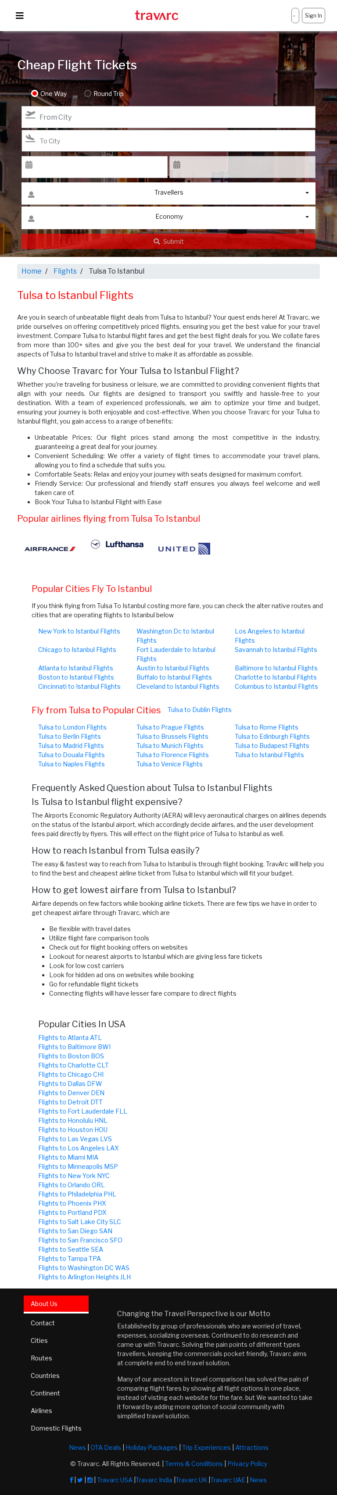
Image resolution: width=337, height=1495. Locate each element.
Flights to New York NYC (74, 1175)
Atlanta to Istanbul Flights (75, 668)
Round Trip (108, 93)
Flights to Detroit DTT (70, 1102)
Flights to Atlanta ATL (70, 1037)
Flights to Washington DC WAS (83, 1267)
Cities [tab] (39, 1340)
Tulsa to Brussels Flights (172, 736)
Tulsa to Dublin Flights (200, 709)
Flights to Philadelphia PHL (77, 1194)
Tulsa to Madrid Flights (71, 745)
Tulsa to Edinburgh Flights (272, 736)
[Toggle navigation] (20, 16)
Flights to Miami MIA (68, 1157)
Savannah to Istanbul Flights (276, 649)
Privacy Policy (247, 1463)
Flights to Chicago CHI (71, 1074)
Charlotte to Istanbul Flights (276, 677)
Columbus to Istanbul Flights (276, 686)
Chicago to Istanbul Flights (77, 649)
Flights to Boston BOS (71, 1056)
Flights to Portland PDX (72, 1212)
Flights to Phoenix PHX (72, 1203)
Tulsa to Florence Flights (172, 754)
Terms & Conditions (194, 1463)
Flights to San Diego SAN (75, 1231)
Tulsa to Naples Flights (71, 764)
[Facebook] (71, 1480)
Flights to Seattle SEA (70, 1249)
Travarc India (154, 1480)
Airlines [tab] (41, 1410)
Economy (169, 216)
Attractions (252, 1447)
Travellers (168, 192)
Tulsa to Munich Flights (170, 745)
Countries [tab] (45, 1375)
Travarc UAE (227, 1480)
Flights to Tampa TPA (69, 1258)
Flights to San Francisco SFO (80, 1240)
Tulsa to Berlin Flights (69, 736)
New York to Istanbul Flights (79, 631)
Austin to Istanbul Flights (172, 668)
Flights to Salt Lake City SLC (79, 1221)
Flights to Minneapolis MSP (78, 1166)
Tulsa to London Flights (72, 727)
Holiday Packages (151, 1447)
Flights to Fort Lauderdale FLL (82, 1111)
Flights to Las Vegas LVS (75, 1139)
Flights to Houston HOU (73, 1129)
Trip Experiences (206, 1447)
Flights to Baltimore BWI (74, 1046)
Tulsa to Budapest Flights (272, 745)
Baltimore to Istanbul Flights (276, 668)
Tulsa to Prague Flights (170, 727)
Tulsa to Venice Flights (169, 764)
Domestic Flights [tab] (56, 1428)
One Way (53, 93)
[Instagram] (90, 1480)
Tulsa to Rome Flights (266, 727)
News (77, 1447)
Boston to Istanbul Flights (76, 677)
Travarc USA (115, 1480)
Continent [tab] (45, 1393)
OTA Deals (105, 1447)
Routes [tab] (41, 1358)
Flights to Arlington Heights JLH (84, 1277)
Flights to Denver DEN (71, 1092)
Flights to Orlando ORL (71, 1185)
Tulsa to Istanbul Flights (269, 754)
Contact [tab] (43, 1323)
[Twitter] (80, 1480)
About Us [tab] (44, 1303)
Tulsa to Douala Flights (71, 754)
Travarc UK (191, 1480)
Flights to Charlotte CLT (73, 1065)
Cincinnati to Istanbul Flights (79, 686)
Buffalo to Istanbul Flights (174, 677)
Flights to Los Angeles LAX (78, 1148)
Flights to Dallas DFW (70, 1083)
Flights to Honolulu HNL (73, 1120)
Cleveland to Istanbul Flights (177, 686)
